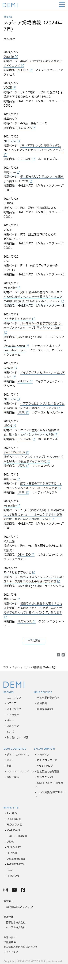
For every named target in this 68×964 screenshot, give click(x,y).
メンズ (10, 731)
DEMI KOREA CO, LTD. (19, 907)
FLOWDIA (24, 128)
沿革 (9, 760)
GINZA (8, 368)
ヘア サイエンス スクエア (21, 771)
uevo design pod (15, 350)
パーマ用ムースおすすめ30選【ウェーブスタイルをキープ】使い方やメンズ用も (33, 325)
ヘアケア (11, 703)
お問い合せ (9, 937)
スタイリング (14, 709)
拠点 (9, 765)
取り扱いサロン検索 (18, 737)
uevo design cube (29, 337)
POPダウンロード (47, 760)
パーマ (10, 720)
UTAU (21, 412)
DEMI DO (24, 554)
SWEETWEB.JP (14, 452)
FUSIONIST (14, 847)
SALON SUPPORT (44, 748)
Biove (10, 870)
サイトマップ (10, 951)
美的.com (9, 172)
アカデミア (43, 754)
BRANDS (8, 692)
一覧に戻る (34, 640)
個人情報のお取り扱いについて (20, 947)
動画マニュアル (45, 777)
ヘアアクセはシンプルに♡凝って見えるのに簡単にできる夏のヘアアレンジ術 (34, 405)
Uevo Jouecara (14, 346)
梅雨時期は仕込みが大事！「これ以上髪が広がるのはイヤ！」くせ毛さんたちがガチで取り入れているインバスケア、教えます (32, 607)
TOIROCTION (15, 836)
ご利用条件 (9, 942)
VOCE (7, 88)
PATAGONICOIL (16, 864)
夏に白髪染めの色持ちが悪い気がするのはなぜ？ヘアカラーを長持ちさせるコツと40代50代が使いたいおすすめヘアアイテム (32, 296)
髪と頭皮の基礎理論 (48, 771)
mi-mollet (10, 288)
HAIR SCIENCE (43, 692)
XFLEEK (23, 70)
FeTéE (11, 813)
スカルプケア (14, 697)
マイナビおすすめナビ (17, 319)
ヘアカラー (13, 714)
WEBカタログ (45, 765)
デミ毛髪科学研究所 (48, 697)
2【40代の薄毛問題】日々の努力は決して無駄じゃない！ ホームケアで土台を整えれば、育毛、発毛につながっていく (34, 514)
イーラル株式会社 (15, 927)
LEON (7, 426)
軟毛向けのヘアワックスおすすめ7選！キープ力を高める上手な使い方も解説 (33, 579)
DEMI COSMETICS (14, 748)
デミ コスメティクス (18, 754)
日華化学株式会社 (15, 922)
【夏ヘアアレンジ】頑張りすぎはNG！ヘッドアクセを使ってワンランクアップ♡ (33, 147)
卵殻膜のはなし (45, 709)
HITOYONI (13, 876)
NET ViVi (9, 141)
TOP (6, 667)
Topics (16, 667)
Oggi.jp (8, 56)
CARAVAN (24, 159)
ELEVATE (12, 853)
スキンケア (13, 726)
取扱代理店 (13, 777)
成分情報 (42, 703)
